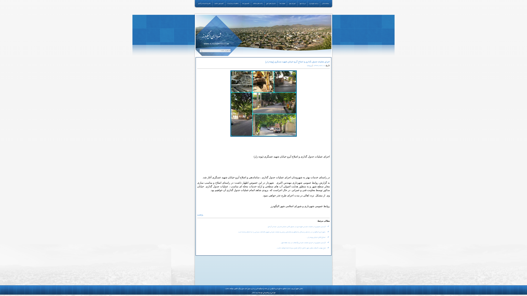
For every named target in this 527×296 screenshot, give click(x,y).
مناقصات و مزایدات (233, 3)
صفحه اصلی (325, 3)
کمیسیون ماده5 (219, 3)
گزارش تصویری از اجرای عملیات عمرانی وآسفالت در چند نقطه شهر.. (303, 243)
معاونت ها (282, 3)
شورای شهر (292, 3)
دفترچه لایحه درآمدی (204, 3)
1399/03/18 (319, 66)
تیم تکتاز (255, 293)
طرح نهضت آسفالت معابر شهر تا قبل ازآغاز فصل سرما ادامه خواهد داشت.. (301, 248)
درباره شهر (302, 3)
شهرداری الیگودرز (211, 35)
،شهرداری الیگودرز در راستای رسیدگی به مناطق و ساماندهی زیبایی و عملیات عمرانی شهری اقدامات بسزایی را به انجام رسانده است (282, 232)
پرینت (309, 66)
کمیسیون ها (245, 3)
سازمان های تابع (271, 3)
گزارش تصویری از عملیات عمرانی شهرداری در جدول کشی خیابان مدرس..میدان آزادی (297, 227)
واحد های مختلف (258, 3)
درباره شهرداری (313, 3)
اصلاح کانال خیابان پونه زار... (316, 237)
